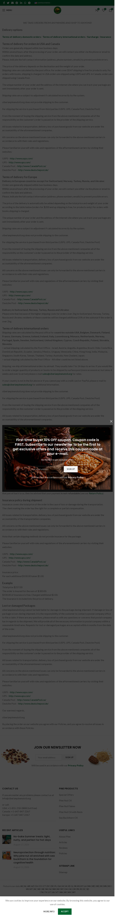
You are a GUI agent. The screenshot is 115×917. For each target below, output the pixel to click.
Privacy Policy (76, 477)
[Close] (111, 421)
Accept (65, 911)
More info (49, 911)
